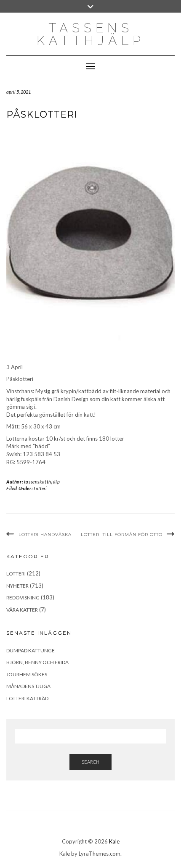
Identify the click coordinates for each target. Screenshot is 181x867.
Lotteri (40, 488)
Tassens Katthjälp (91, 34)
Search (90, 762)
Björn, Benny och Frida (37, 662)
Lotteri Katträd (27, 698)
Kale (114, 841)
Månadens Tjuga (28, 686)
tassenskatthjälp (42, 481)
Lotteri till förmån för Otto (121, 534)
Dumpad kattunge (30, 650)
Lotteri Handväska (45, 534)
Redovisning (23, 597)
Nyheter (17, 586)
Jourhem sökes (26, 674)
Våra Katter (22, 610)
